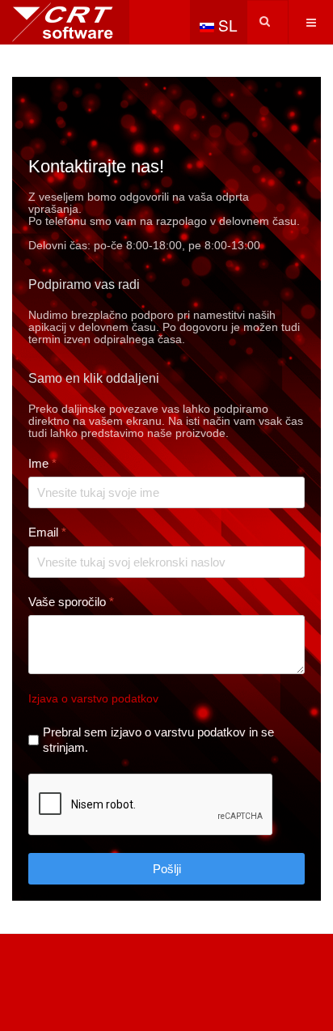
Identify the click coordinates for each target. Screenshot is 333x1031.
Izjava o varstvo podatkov (93, 698)
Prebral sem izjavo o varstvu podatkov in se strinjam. (158, 740)
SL (226, 25)
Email (47, 532)
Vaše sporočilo (71, 602)
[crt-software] (64, 22)
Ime (42, 463)
